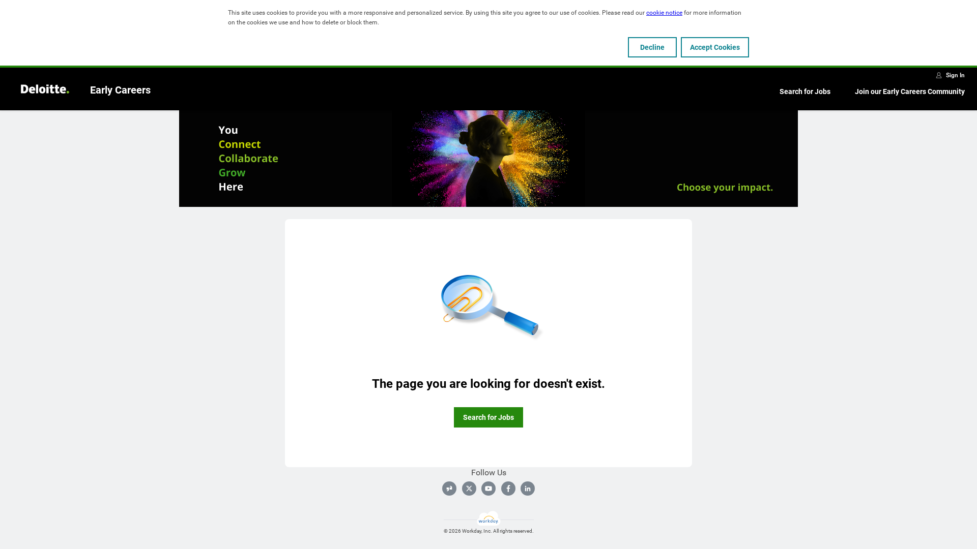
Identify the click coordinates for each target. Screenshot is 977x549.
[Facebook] (508, 488)
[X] (469, 488)
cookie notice (664, 12)
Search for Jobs (805, 91)
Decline (652, 47)
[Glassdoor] (449, 488)
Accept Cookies (715, 47)
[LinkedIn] (528, 488)
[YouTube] (488, 488)
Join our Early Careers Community (910, 91)
